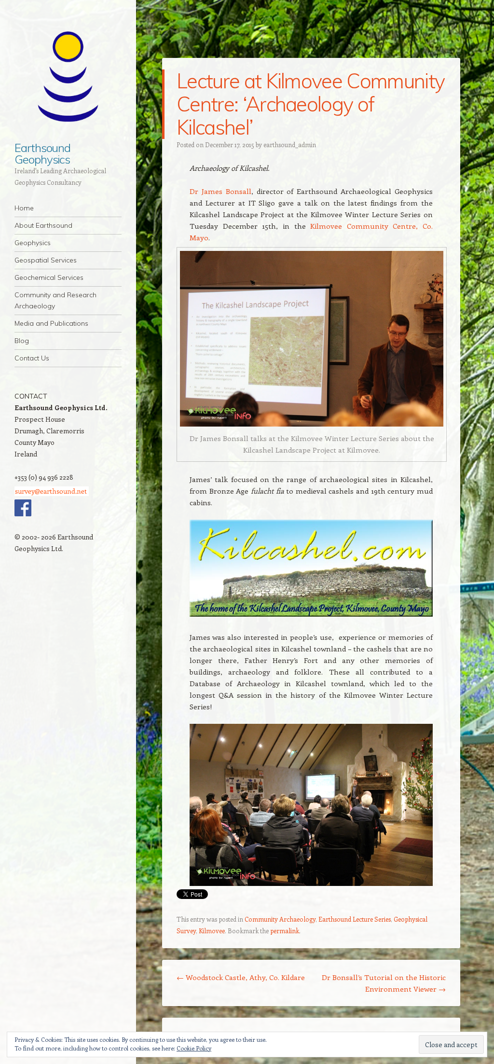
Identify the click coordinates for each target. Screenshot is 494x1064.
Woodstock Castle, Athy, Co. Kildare (241, 977)
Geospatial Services (45, 260)
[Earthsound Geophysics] (68, 76)
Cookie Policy (194, 1048)
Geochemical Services (48, 277)
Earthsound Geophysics (42, 153)
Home (24, 208)
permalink (284, 930)
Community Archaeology (280, 919)
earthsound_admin (289, 144)
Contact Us (31, 358)
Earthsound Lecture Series (354, 919)
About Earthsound (43, 225)
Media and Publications (51, 323)
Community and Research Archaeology (55, 300)
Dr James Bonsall (220, 191)
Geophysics (32, 242)
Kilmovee (212, 930)
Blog (21, 340)
